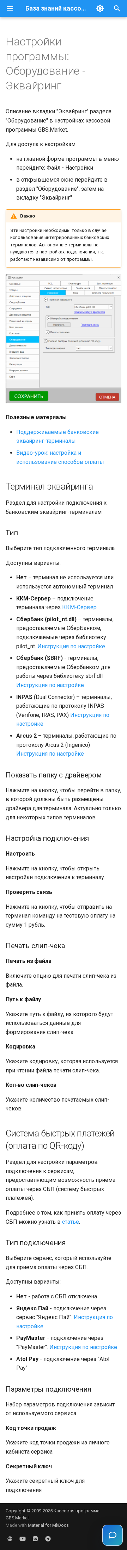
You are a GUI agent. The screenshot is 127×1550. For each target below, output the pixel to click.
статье (70, 1221)
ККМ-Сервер (79, 607)
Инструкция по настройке (71, 646)
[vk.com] (35, 1538)
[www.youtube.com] (22, 1538)
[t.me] (48, 1538)
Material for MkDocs (48, 1525)
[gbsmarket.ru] (10, 1538)
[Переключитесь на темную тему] (100, 8)
